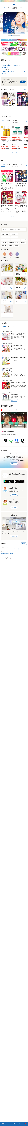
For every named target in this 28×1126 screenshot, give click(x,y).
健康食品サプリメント (15, 8)
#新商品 (10, 245)
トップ (3, 7)
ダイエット (22, 7)
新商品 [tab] (4, 326)
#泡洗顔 (16, 245)
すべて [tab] (3, 120)
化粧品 (8, 7)
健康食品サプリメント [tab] (15, 121)
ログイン (22, 81)
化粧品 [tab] (8, 120)
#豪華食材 (24, 239)
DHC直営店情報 (14, 536)
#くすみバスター (14, 234)
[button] (8, 35)
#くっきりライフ (5, 239)
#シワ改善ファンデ (15, 239)
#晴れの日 (4, 242)
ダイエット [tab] (23, 120)
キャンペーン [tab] (11, 326)
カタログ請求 (14, 507)
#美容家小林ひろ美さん (13, 242)
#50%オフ (23, 242)
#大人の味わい (14, 237)
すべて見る (23, 89)
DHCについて (14, 463)
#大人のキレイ (5, 234)
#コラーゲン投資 (5, 237)
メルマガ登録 (14, 494)
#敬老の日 (4, 245)
